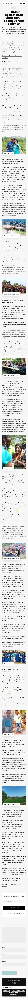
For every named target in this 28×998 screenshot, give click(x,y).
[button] (24, 3)
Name (4, 947)
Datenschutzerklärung (17, 913)
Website (4, 961)
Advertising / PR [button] (14, 994)
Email (3, 954)
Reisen (13, 7)
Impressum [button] (6, 990)
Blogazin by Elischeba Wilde (9, 3)
